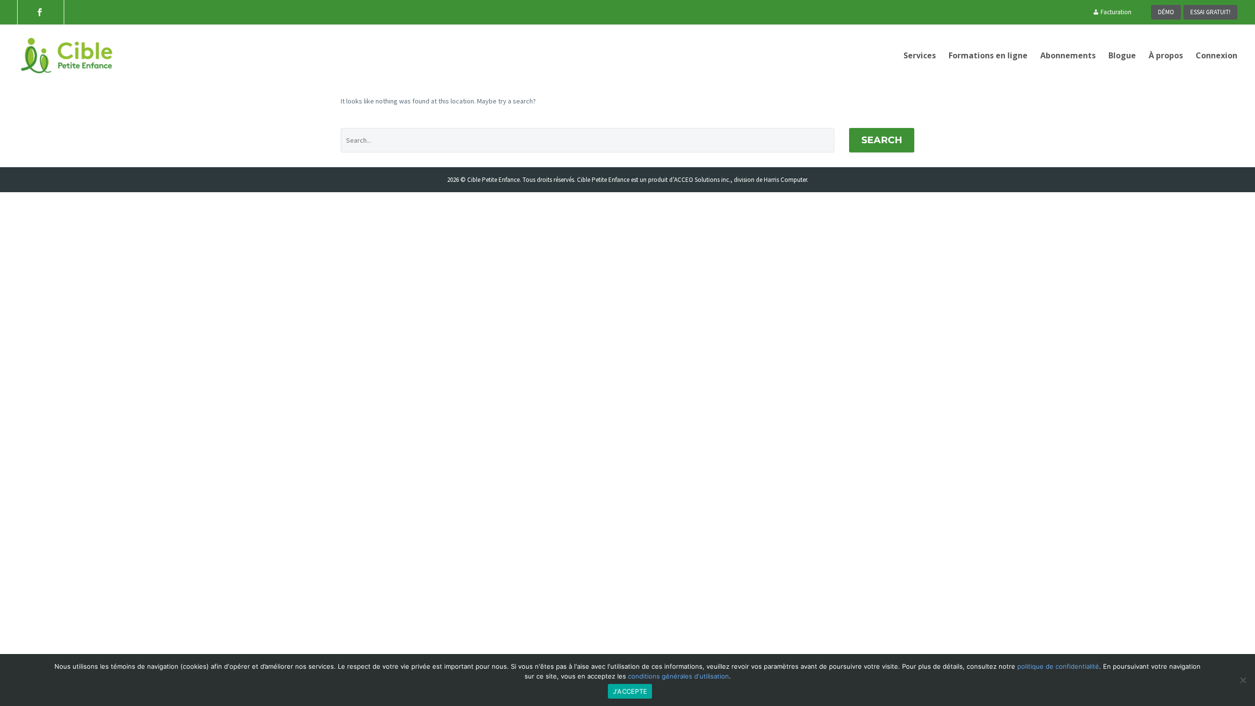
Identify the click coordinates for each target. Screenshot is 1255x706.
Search (881, 140)
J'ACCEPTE (630, 691)
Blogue (1122, 55)
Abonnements (1068, 55)
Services (920, 55)
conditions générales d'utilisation (678, 676)
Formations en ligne (988, 55)
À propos (1166, 55)
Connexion (1216, 55)
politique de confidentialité (1058, 666)
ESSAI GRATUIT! (1210, 12)
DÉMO (1166, 12)
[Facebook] (39, 12)
